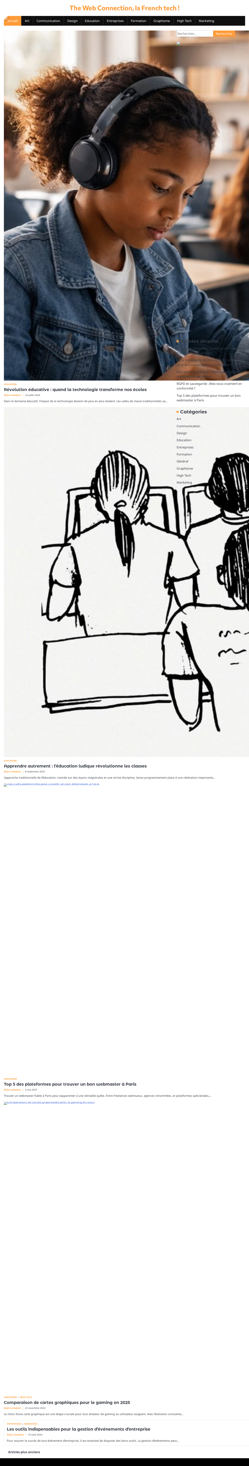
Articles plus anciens (24, 1452)
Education (92, 21)
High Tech (184, 21)
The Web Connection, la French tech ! (124, 8)
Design (72, 21)
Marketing (206, 21)
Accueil (12, 21)
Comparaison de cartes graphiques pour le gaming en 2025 (67, 1402)
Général (182, 461)
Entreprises (115, 21)
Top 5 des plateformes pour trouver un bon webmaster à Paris (70, 1084)
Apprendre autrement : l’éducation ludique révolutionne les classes (75, 766)
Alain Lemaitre (12, 395)
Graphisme (161, 21)
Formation (138, 21)
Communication (48, 21)
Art (27, 21)
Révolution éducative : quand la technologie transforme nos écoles (75, 389)
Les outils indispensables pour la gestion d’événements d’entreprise (78, 1429)
